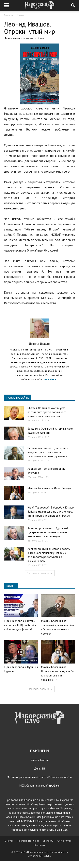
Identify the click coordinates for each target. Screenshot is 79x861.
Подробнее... (50, 379)
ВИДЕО (11, 586)
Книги (20, 15)
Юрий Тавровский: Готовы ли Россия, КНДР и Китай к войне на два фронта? (20, 625)
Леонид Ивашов (12, 38)
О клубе (9, 840)
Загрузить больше (38, 573)
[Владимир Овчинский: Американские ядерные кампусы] (14, 434)
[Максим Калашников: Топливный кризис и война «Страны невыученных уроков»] (58, 605)
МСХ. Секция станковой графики (39, 785)
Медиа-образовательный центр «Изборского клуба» (39, 777)
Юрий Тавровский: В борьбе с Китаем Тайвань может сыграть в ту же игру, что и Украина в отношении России (51, 511)
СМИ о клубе (64, 840)
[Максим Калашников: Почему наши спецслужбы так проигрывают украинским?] (58, 652)
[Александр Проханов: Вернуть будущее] (14, 474)
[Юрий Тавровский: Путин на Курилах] (21, 652)
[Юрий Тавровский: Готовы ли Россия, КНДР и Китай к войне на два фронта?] (21, 605)
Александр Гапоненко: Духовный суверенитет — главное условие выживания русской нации (48, 532)
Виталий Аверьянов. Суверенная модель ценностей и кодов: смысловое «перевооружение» (48, 452)
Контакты (39, 844)
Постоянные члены (28, 840)
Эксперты (48, 840)
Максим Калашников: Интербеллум (49, 488)
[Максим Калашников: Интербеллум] (14, 493)
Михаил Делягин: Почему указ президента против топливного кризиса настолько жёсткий (47, 412)
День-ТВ (39, 768)
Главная (8, 15)
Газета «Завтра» (39, 760)
